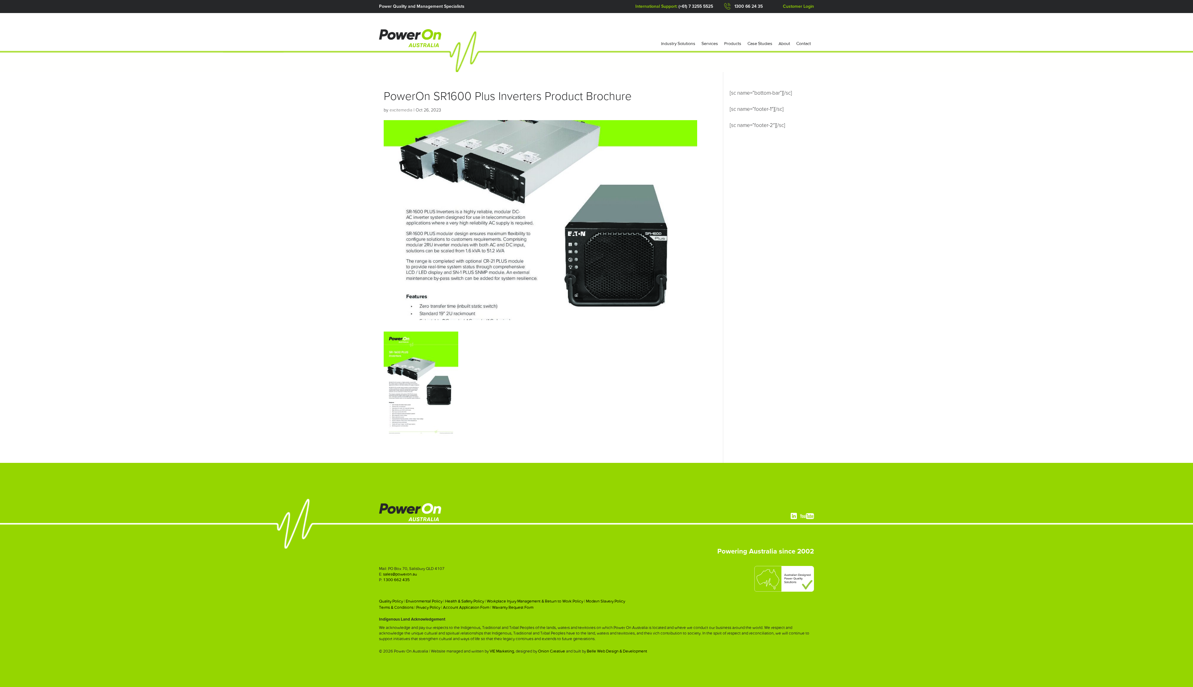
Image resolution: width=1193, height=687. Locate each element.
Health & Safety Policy (464, 601)
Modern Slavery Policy (605, 601)
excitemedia (401, 110)
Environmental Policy (424, 601)
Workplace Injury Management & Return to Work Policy (535, 601)
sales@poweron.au (400, 574)
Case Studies (759, 43)
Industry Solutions (678, 43)
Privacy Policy (428, 607)
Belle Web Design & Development (617, 651)
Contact (803, 43)
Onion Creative (551, 651)
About (784, 43)
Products (732, 43)
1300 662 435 (396, 579)
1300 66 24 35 (748, 6)
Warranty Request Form (512, 607)
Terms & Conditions (396, 607)
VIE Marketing (502, 651)
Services (710, 43)
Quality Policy (391, 601)
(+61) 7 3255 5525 (696, 6)
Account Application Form (466, 607)
